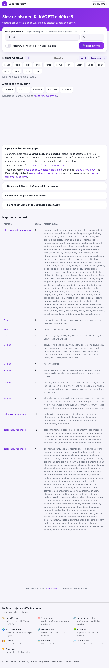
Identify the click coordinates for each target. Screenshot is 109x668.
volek (27, 71)
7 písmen (52, 89)
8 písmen (66, 89)
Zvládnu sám (99, 3)
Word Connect (51, 632)
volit (37, 71)
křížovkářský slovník (86, 169)
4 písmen (23, 89)
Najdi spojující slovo (86, 621)
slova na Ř (56, 169)
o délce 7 (45, 169)
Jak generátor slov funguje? (22, 148)
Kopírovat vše (98, 58)
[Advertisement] (54, 120)
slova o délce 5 (31, 169)
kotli (69, 64)
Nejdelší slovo (16, 621)
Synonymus (53, 621)
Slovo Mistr (16, 651)
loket (79, 64)
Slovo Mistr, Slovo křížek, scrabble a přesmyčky (33, 204)
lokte (90, 64)
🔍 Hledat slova (91, 45)
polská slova (57, 165)
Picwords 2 (54, 642)
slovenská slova (40, 165)
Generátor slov (15, 3)
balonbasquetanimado (15, 414)
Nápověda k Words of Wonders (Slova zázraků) (33, 186)
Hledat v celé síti (72, 661)
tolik (16, 71)
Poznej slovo (89, 642)
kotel (48, 64)
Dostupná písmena (46, 31)
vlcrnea (7, 344)
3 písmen (9, 89)
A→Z (83, 58)
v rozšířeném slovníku (45, 95)
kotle (59, 64)
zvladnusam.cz (52, 588)
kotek (38, 64)
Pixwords (85, 632)
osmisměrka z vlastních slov (45, 173)
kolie (17, 64)
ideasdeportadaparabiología (17, 230)
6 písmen (37, 89)
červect (7, 320)
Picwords (15, 642)
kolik (27, 64)
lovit (6, 71)
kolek (7, 64)
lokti (100, 64)
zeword (7, 329)
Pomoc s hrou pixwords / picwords (26, 195)
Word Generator (17, 632)
